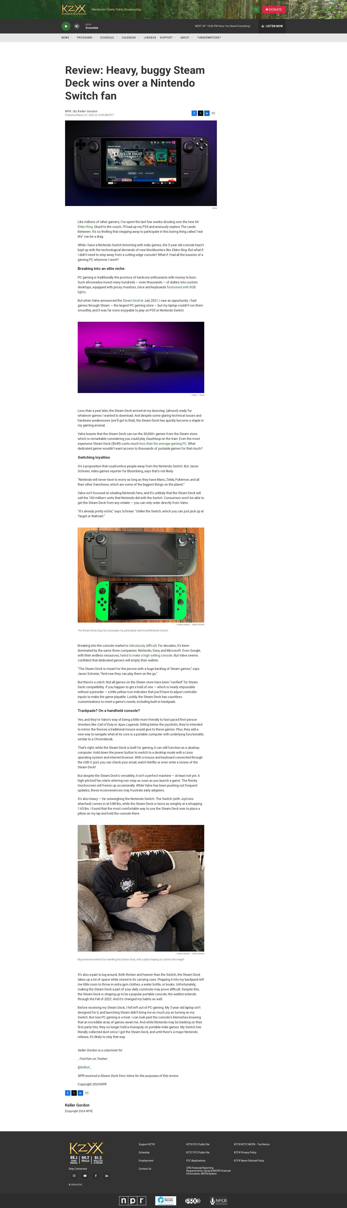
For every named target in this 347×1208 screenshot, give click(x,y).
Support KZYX (147, 1144)
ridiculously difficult (143, 645)
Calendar (129, 37)
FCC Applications (195, 1160)
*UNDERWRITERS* (209, 37)
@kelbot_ (84, 1067)
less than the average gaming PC (163, 443)
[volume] (77, 26)
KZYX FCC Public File (197, 1144)
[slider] (82, 26)
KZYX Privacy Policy (245, 1152)
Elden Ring (85, 227)
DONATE (275, 9)
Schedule (107, 37)
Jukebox (150, 37)
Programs (84, 37)
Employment (146, 1160)
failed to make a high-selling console (146, 655)
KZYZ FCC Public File (197, 1152)
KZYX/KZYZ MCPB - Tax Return (252, 1144)
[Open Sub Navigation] (71, 37)
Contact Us (145, 1168)
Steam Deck (131, 300)
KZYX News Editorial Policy (249, 1160)
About (184, 37)
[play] (66, 26)
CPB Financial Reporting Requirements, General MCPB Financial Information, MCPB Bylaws (208, 1171)
